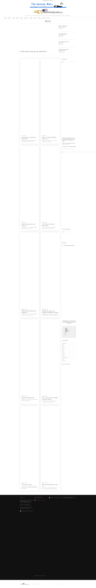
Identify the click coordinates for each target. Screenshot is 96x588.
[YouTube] (87, 18)
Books (17, 18)
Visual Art (26, 18)
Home (5, 18)
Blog (63, 344)
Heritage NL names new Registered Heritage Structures (50, 311)
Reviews (43, 18)
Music (14, 18)
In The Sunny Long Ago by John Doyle (33, 51)
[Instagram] (85, 18)
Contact (48, 18)
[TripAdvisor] (89, 18)
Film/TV (35, 18)
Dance (21, 18)
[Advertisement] (69, 383)
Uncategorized (64, 357)
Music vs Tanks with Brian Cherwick (63, 26)
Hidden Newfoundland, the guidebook (64, 50)
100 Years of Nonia (27, 484)
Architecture (64, 343)
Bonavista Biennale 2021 (28, 397)
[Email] (91, 18)
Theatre (31, 18)
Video (63, 359)
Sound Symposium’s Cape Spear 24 (63, 34)
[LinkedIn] (86, 18)
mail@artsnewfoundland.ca (66, 144)
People (39, 18)
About (9, 18)
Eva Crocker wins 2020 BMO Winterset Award (50, 398)
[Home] (90, 18)
